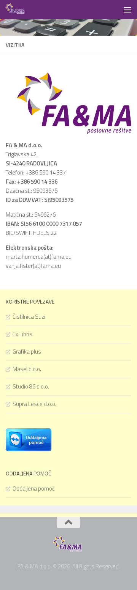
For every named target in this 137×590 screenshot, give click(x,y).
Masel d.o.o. (27, 369)
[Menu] (127, 9)
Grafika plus (27, 351)
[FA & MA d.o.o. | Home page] (19, 9)
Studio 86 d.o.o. (31, 386)
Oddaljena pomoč (34, 488)
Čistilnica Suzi (29, 316)
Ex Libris (22, 334)
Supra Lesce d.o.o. (34, 404)
